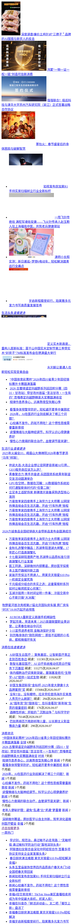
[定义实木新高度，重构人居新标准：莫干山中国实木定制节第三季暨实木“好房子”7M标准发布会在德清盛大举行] (23, 343)
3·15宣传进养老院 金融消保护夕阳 (32, 630)
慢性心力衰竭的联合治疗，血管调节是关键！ (40, 441)
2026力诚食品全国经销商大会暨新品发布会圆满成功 (36, 531)
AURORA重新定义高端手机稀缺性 (33, 617)
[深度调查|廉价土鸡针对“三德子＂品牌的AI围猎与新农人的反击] (10, 34)
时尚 (41, 756)
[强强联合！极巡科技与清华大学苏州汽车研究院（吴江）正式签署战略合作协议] (23, 100)
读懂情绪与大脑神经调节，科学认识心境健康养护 (35, 792)
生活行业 (7, 448)
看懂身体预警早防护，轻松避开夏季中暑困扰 (40, 409)
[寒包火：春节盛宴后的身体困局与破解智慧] (18, 144)
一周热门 (7, 832)
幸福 (20, 823)
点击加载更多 (10, 828)
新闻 (57, 760)
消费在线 (7, 647)
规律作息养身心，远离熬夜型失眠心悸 (35, 402)
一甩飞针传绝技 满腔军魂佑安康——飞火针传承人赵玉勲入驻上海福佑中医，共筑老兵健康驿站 (39, 222)
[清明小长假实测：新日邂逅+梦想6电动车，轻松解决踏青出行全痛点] (31, 257)
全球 (23, 742)
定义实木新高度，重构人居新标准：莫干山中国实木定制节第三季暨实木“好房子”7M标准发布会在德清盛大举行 (36, 348)
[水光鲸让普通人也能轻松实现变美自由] (23, 367)
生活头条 (7, 312)
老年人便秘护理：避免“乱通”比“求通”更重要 (31, 810)
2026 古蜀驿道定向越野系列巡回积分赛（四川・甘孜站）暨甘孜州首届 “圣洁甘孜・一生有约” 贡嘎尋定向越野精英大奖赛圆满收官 (40, 393)
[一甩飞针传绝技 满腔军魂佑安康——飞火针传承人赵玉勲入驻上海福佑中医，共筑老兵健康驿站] (31, 217)
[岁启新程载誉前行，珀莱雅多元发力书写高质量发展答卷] (18, 300)
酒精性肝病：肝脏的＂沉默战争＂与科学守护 (40, 712)
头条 (56, 844)
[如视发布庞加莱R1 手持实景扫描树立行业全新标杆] (26, 186)
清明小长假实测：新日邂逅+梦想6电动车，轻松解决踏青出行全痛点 (39, 261)
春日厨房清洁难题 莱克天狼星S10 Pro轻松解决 (40, 858)
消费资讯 (7, 733)
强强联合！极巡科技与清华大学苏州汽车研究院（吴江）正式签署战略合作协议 (36, 105)
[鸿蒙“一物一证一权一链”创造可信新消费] (23, 69)
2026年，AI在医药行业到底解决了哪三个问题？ (33, 774)
